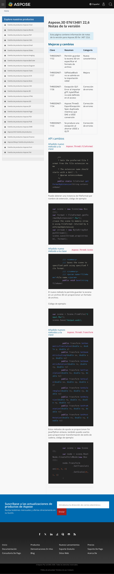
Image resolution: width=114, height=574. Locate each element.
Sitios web (64, 553)
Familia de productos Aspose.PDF (20, 35)
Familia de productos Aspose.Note (20, 81)
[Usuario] (103, 4)
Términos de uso (61, 570)
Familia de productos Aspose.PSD (20, 117)
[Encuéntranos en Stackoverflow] (57, 534)
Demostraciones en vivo (42, 549)
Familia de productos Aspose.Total (20, 25)
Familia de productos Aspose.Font (20, 147)
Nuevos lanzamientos (69, 544)
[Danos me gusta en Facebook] (40, 534)
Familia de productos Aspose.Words (20, 30)
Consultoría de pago (11, 553)
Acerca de (92, 553)
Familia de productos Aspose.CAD (20, 86)
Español (95, 4)
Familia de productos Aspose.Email (20, 45)
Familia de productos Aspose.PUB (20, 122)
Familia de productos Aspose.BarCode (21, 60)
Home (6, 11)
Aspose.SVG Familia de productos (20, 132)
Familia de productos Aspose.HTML (20, 96)
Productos (35, 544)
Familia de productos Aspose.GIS (19, 101)
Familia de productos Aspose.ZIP (19, 106)
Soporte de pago (95, 549)
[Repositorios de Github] (69, 534)
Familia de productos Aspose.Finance (21, 137)
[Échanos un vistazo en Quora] (63, 534)
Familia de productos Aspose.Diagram (21, 66)
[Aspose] (19, 4)
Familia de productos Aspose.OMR (20, 127)
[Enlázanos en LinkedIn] (51, 534)
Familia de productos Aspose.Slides (20, 50)
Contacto (70, 570)
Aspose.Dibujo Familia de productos (21, 142)
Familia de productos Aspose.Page (20, 111)
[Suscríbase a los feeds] (75, 534)
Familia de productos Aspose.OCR (20, 76)
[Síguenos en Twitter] (45, 534)
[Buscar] (110, 4)
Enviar (62, 511)
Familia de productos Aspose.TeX (19, 152)
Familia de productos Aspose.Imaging (21, 55)
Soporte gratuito (67, 549)
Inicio (4, 544)
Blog (33, 553)
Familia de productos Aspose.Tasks (20, 71)
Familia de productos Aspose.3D (19, 91)
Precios (91, 544)
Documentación (9, 549)
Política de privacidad (48, 570)
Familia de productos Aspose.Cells (20, 40)
